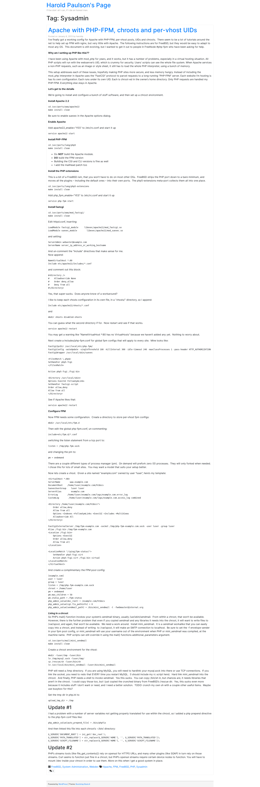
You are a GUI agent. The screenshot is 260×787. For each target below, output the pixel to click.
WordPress (63, 784)
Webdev (94, 766)
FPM (115, 766)
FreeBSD (56, 766)
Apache (107, 766)
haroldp (79, 36)
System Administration (75, 766)
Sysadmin (141, 766)
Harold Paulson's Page (78, 5)
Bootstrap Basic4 (83, 784)
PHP (132, 766)
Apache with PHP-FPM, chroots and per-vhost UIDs (122, 30)
